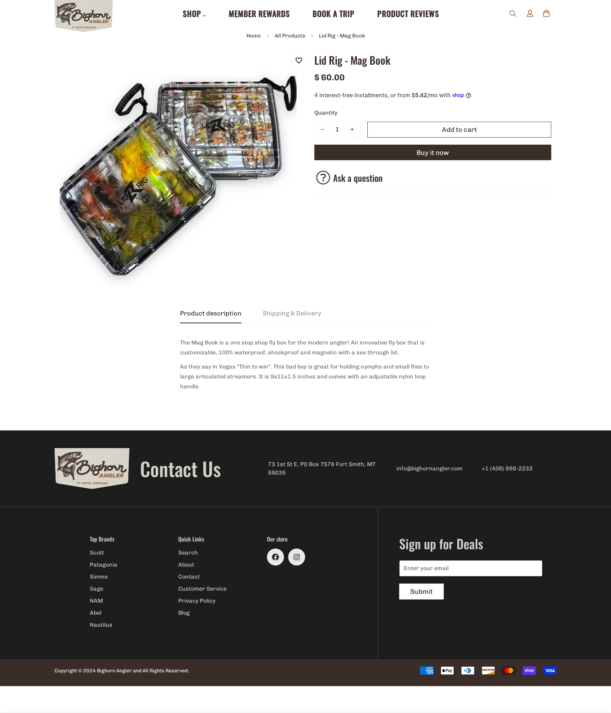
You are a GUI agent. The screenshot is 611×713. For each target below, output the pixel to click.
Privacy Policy (196, 600)
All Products (290, 36)
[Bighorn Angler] (83, 16)
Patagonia (103, 564)
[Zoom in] (282, 66)
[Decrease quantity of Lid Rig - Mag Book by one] (322, 129)
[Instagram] (296, 557)
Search (188, 552)
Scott (97, 552)
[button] (546, 13)
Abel (95, 612)
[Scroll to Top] (597, 674)
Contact (189, 576)
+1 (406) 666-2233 (507, 468)
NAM (96, 600)
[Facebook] (275, 557)
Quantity (325, 112)
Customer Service (202, 588)
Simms (99, 576)
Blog (184, 612)
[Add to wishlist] (299, 61)
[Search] (513, 13)
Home (253, 36)
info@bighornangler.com (429, 468)
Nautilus (101, 624)
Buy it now (433, 153)
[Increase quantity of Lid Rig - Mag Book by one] (352, 129)
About (186, 564)
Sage (96, 588)
